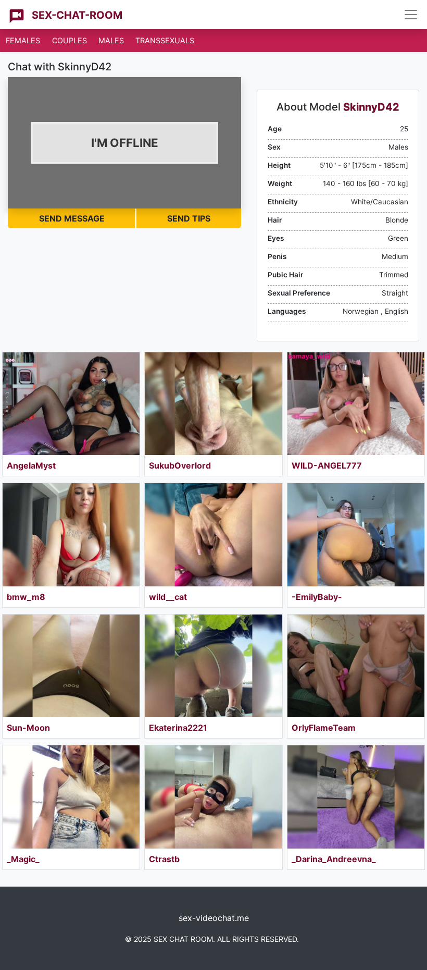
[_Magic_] (71, 796)
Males (111, 40)
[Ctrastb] (213, 796)
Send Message (72, 218)
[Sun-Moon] (71, 666)
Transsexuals (164, 40)
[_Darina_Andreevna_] (355, 796)
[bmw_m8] (71, 534)
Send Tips (188, 218)
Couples (69, 40)
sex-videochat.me (214, 918)
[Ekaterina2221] (213, 666)
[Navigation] (411, 14)
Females (23, 40)
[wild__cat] (213, 534)
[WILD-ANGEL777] (355, 403)
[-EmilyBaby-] (355, 534)
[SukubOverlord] (213, 403)
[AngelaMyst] (71, 403)
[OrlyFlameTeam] (355, 666)
